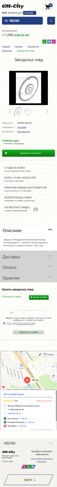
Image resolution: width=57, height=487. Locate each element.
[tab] (28, 229)
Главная (6, 46)
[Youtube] (44, 42)
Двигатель (7, 51)
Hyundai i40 (33, 46)
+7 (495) (15, 35)
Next (46, 111)
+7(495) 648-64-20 (42, 454)
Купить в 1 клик (28, 332)
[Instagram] (54, 42)
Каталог (19, 46)
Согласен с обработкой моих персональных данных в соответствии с (21, 323)
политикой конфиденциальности (25, 324)
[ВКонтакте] (49, 42)
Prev (10, 111)
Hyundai (21, 127)
